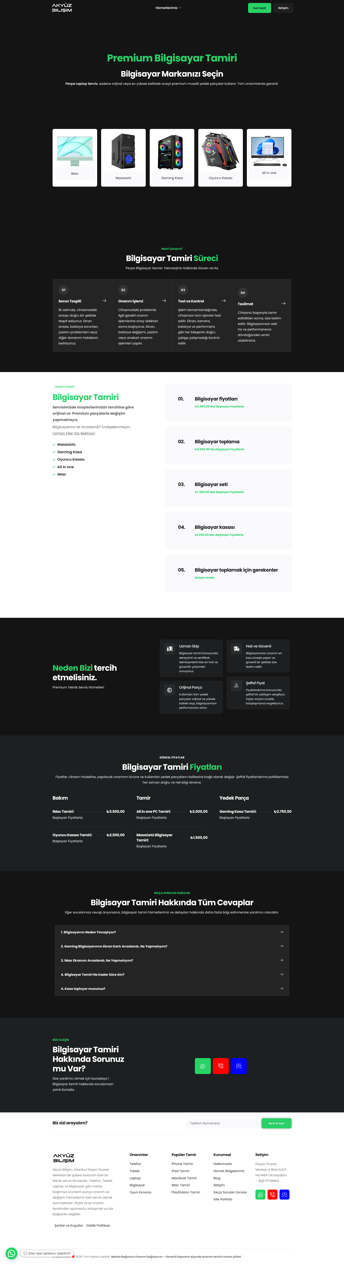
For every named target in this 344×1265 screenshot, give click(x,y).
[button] (172, 932)
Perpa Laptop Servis (81, 83)
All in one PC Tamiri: (154, 811)
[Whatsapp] (203, 1066)
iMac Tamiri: (63, 811)
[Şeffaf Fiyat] (258, 693)
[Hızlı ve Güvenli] (258, 656)
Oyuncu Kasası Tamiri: (72, 835)
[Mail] (239, 1066)
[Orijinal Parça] (191, 697)
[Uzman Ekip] (191, 658)
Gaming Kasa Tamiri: (237, 811)
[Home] (61, 8)
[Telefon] (221, 1066)
